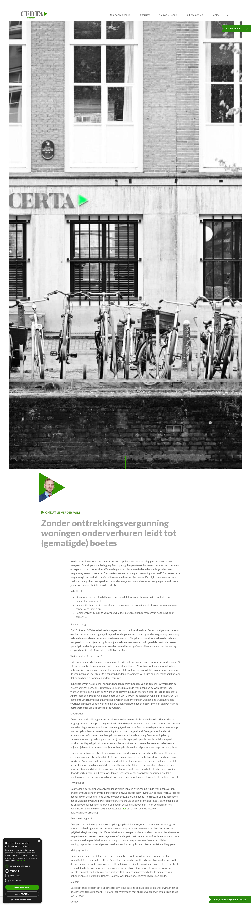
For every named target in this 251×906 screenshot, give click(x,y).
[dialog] (22, 870)
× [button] (39, 841)
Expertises (144, 15)
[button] (22, 899)
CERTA (26, 14)
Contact (216, 15)
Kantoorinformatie (119, 15)
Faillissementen (194, 15)
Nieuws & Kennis (168, 15)
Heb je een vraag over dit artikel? (231, 899)
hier (124, 808)
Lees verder (20, 860)
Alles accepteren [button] (22, 887)
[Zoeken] (227, 15)
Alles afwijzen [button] (22, 894)
